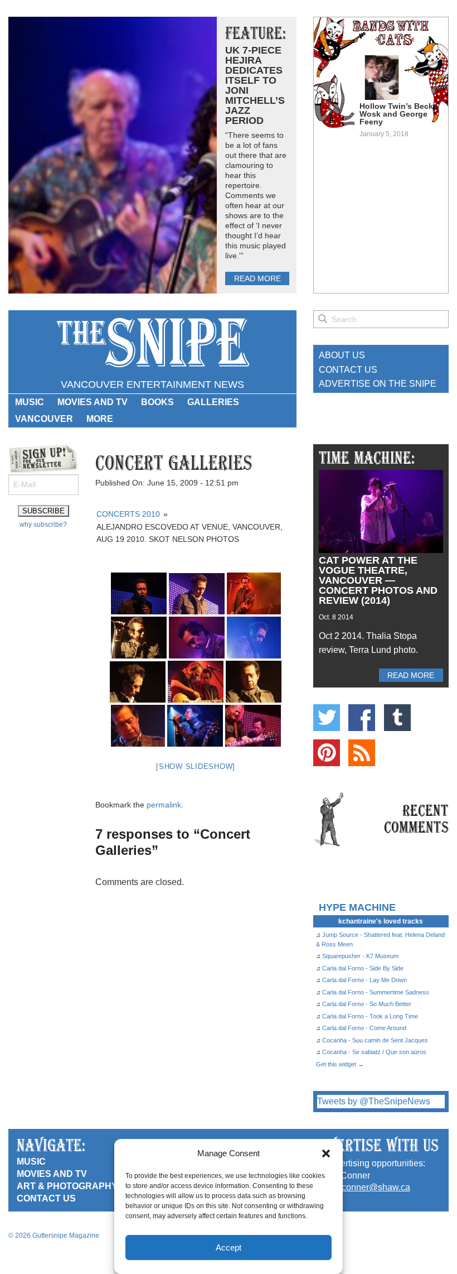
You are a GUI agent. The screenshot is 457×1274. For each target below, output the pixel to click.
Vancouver (44, 419)
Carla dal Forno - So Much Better (366, 1004)
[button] (326, 1153)
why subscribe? (43, 524)
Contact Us (348, 369)
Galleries (213, 402)
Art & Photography (67, 1186)
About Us (342, 355)
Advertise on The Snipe (377, 383)
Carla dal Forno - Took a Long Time (370, 1016)
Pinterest (326, 752)
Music (29, 402)
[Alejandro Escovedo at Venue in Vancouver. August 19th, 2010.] (139, 593)
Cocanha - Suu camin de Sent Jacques (375, 1040)
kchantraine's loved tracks (380, 921)
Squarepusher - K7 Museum (360, 956)
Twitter (326, 717)
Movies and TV (92, 402)
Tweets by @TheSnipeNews (373, 1101)
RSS (361, 752)
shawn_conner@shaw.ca (360, 1187)
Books (157, 402)
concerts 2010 (128, 513)
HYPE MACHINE (357, 907)
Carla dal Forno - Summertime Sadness (375, 992)
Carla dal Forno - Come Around (364, 1028)
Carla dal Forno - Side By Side (362, 968)
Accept (228, 1247)
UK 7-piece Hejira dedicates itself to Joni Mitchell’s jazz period (255, 85)
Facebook (361, 717)
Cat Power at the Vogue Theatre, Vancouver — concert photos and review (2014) (378, 580)
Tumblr (397, 717)
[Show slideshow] (195, 766)
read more (257, 278)
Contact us (46, 1198)
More (99, 419)
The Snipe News (152, 343)
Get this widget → (340, 1064)
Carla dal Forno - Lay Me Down (364, 980)
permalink (164, 804)
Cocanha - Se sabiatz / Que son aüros (374, 1052)
